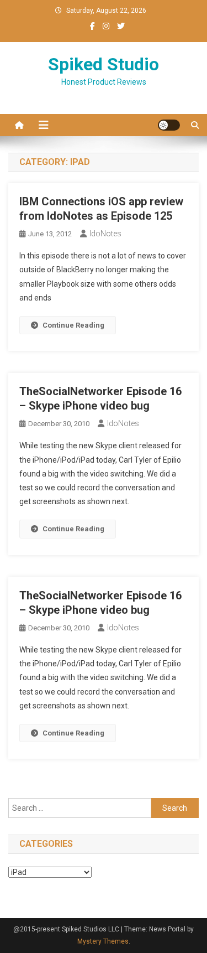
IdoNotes (105, 233)
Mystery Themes (103, 941)
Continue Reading (73, 325)
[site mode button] (169, 125)
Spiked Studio (103, 64)
